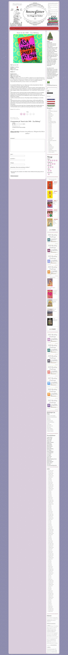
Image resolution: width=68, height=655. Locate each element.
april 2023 (50, 495)
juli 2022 (49, 505)
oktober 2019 (50, 546)
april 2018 (50, 564)
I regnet (48, 423)
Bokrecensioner (17, 28)
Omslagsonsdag (51, 137)
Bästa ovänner (55, 211)
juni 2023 (49, 492)
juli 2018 (49, 560)
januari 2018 (50, 567)
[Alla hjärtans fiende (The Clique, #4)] (50, 203)
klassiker (51, 635)
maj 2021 (49, 523)
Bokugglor (49, 419)
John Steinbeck (55, 311)
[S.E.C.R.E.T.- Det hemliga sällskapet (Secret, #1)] (50, 293)
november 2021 (50, 515)
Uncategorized (50, 148)
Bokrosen (48, 418)
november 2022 (50, 501)
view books (56, 243)
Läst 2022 (50, 134)
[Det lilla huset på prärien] (50, 302)
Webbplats (12, 162)
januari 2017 (50, 579)
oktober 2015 (50, 596)
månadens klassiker (50, 640)
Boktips (49, 117)
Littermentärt (49, 424)
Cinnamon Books (50, 420)
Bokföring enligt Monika (51, 415)
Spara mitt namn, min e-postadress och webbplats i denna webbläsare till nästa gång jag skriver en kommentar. (27, 172)
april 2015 (50, 603)
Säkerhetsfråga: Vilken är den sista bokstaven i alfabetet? (20, 167)
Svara (13, 129)
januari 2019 (50, 552)
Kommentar (12, 138)
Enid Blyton (54, 222)
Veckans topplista (51, 152)
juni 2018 (49, 561)
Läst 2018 (50, 129)
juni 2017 (49, 576)
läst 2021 (50, 636)
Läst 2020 (50, 131)
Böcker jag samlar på (24, 28)
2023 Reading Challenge (52, 257)
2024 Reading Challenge (52, 246)
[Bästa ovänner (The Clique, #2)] (50, 213)
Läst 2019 (50, 130)
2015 (48, 617)
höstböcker (50, 634)
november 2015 (50, 594)
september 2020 (51, 533)
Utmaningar (50, 149)
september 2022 (51, 503)
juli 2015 (49, 599)
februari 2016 (50, 590)
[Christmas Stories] (50, 222)
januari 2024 (50, 483)
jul (53, 634)
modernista (53, 639)
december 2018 (50, 553)
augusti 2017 (50, 574)
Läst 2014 (50, 123)
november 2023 (50, 486)
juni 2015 (49, 601)
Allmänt (49, 109)
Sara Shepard (54, 193)
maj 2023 (49, 493)
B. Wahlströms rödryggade (52, 111)
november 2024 (50, 473)
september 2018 (51, 557)
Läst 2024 (50, 136)
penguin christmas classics (51, 643)
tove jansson (51, 653)
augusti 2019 (50, 548)
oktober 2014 (50, 611)
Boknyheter (50, 113)
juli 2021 (49, 520)
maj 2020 (49, 537)
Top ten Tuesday (51, 146)
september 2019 (51, 547)
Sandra (51, 238)
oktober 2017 (50, 571)
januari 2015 (50, 607)
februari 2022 (50, 511)
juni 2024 (49, 478)
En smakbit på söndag (52, 121)
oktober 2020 (50, 532)
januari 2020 (50, 542)
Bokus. (19, 109)
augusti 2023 (50, 489)
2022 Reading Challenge (52, 268)
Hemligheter (55, 183)
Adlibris (14, 109)
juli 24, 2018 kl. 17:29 (16, 126)
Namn (11, 154)
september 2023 (51, 488)
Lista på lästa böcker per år (33, 28)
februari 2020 (50, 541)
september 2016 (51, 584)
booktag (55, 627)
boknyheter (49, 621)
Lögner (54, 192)
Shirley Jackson (55, 320)
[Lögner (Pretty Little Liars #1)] (50, 194)
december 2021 (50, 514)
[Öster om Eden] (50, 312)
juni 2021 (49, 521)
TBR (49, 143)
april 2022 (50, 509)
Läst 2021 (50, 132)
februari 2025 (50, 472)
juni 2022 (49, 506)
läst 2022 (54, 636)
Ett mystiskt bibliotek (50, 422)
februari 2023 (50, 497)
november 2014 (50, 610)
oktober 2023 (50, 487)
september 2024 (51, 475)
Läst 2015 (50, 125)
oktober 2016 (50, 583)
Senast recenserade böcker (53, 179)
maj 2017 (49, 578)
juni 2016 (49, 588)
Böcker (49, 112)
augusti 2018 (50, 558)
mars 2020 (50, 539)
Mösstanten (49, 427)
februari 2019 (50, 551)
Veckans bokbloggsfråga (52, 150)
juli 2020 (49, 535)
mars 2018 (50, 565)
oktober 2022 (50, 502)
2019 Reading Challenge (52, 357)
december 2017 (50, 569)
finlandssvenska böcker (50, 632)
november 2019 (50, 544)
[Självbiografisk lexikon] (50, 282)
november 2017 (50, 570)
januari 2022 (50, 512)
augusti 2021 (50, 519)
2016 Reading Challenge (52, 390)
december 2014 (50, 608)
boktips (53, 626)
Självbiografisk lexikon (51, 287)
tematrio (50, 651)
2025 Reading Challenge (52, 236)
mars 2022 (50, 510)
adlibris (51, 617)
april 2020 (50, 538)
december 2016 (50, 580)
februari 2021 (50, 526)
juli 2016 (49, 587)
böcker (49, 628)
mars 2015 (50, 604)
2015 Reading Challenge (52, 401)
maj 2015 (49, 602)
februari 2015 (50, 606)
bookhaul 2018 (51, 627)
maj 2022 (49, 507)
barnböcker (55, 618)
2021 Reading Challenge (52, 335)
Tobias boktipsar (50, 428)
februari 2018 (50, 566)
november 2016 (50, 581)
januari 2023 (50, 498)
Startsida (12, 28)
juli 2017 (49, 575)
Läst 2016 (50, 126)
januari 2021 (50, 528)
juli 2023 (49, 491)
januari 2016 (50, 592)
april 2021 (50, 524)
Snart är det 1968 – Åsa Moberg (28, 32)
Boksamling (50, 116)
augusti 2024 (50, 477)
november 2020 (50, 530)
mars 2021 (50, 525)
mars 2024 (50, 480)
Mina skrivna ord (50, 425)
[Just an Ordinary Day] (50, 321)
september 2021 (51, 518)
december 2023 (50, 484)
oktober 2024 (50, 474)
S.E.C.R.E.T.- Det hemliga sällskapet (55, 292)
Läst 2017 (50, 127)
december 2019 (50, 543)
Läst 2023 (50, 135)
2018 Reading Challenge (52, 368)
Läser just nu (52, 277)
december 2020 (50, 529)
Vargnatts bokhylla (50, 431)
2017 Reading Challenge (52, 379)
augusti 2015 (50, 598)
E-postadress (12, 158)
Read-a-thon (50, 139)
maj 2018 (49, 562)
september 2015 (51, 597)
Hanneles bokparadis (19, 123)
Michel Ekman (49, 288)
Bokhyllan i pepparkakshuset (52, 417)
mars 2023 (50, 496)
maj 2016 (49, 589)
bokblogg (49, 620)
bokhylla (54, 620)
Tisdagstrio (50, 145)
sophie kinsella (50, 650)
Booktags (49, 120)
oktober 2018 (50, 556)
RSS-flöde (49, 96)
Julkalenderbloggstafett (52, 122)
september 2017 (51, 573)
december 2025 (50, 470)
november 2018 (50, 555)
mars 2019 (50, 550)
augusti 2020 (50, 534)
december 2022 (50, 500)
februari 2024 (50, 482)
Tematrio (49, 144)
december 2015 (50, 593)
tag (54, 650)
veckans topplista (55, 653)
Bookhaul (50, 118)
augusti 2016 (50, 585)
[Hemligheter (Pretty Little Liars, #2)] (50, 185)
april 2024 (50, 479)
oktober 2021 (50, 516)
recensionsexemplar (51, 649)
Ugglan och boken (50, 429)
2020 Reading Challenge (52, 346)
